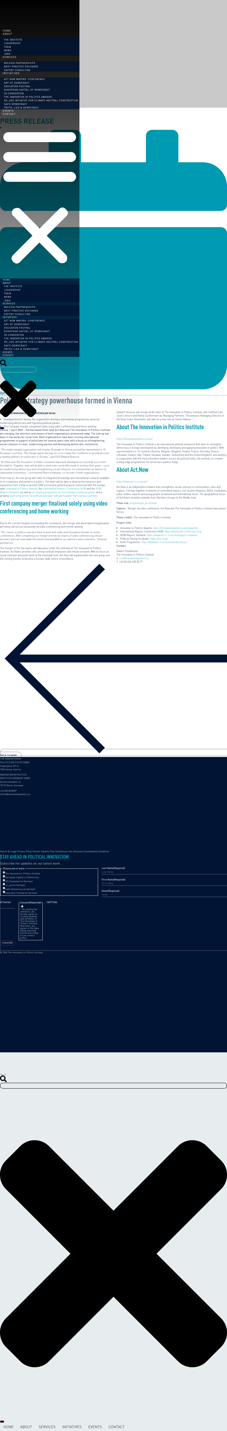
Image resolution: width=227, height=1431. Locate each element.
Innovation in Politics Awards (21, 488)
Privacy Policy (24, 851)
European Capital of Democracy (27, 89)
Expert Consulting (17, 314)
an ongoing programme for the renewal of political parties (63, 492)
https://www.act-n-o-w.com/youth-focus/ (164, 542)
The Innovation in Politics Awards (28, 96)
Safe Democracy (15, 104)
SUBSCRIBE (7, 943)
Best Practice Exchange (21, 66)
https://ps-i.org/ (159, 538)
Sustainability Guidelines (96, 851)
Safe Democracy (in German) (20, 889)
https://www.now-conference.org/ (183, 531)
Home (8, 1427)
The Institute (13, 39)
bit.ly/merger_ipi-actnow (143, 503)
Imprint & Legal (8, 851)
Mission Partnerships (19, 63)
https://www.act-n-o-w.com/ (132, 481)
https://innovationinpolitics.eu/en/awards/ (175, 528)
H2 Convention (14, 93)
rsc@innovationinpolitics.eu (134, 558)
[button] (39, 196)
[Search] (2, 428)
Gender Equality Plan (44, 851)
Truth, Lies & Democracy (21, 107)
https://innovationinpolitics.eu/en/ (134, 438)
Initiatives (11, 73)
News (7, 50)
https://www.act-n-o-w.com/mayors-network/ (172, 535)
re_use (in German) (15, 885)
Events (95, 1427)
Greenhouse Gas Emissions (69, 851)
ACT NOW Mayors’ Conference (24, 79)
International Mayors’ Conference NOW (64, 488)
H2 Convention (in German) (19, 881)
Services (9, 57)
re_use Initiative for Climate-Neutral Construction (41, 100)
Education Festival (17, 86)
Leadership (12, 43)
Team (7, 46)
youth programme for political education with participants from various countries (53, 495)
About (7, 33)
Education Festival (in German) (21, 893)
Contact (9, 114)
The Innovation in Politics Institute (22, 873)
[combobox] (18, 369)
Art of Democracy (16, 82)
